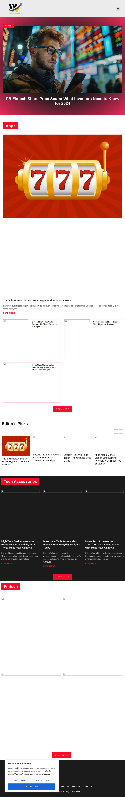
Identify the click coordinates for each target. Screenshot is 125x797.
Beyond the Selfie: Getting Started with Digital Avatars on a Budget (45, 324)
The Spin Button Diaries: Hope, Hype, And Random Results (37, 300)
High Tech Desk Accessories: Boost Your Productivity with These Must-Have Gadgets (18, 544)
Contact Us (87, 786)
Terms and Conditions (59, 786)
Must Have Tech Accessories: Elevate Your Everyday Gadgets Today (61, 544)
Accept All (32, 787)
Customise (19, 780)
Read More (9, 313)
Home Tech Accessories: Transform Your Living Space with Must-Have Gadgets (102, 544)
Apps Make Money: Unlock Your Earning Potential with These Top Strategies (44, 367)
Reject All (43, 780)
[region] (32, 776)
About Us (76, 786)
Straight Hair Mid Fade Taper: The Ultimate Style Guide (77, 458)
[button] (118, 9)
